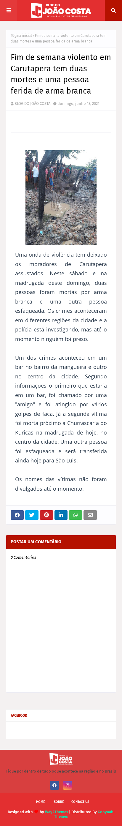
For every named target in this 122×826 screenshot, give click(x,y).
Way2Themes (56, 812)
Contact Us (80, 802)
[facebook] (54, 785)
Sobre (59, 802)
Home (40, 802)
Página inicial (21, 36)
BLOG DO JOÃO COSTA (32, 103)
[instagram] (67, 785)
